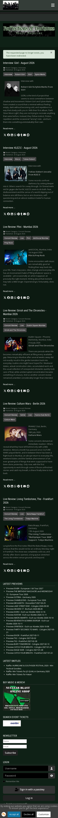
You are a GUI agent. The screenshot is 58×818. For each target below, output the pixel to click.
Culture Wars (9, 419)
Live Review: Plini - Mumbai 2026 (20, 226)
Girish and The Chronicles (14, 330)
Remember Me (12, 781)
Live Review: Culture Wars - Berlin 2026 (24, 403)
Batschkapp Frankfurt (35, 514)
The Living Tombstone (13, 518)
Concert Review (10, 238)
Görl (30, 74)
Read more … (9, 128)
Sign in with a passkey (31, 789)
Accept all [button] (14, 814)
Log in (29, 798)
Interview (8, 74)
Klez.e (17, 159)
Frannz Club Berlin (42, 415)
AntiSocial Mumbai (40, 238)
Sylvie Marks (40, 74)
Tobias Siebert (29, 159)
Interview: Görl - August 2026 (19, 63)
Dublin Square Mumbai (36, 325)
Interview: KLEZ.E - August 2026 (20, 147)
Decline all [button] (28, 814)
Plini (28, 238)
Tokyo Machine (32, 518)
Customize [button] (44, 814)
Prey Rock (8, 243)
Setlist (22, 415)
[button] (5, 135)
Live (22, 238)
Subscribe (10, 752)
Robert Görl (20, 74)
